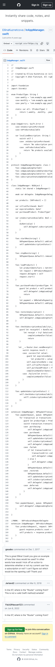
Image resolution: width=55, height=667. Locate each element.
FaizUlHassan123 (14, 604)
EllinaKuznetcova (12, 29)
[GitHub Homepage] (19, 659)
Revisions (25, 50)
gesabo (9, 549)
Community (44, 649)
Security (25, 649)
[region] (27, 303)
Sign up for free (14, 629)
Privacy (17, 649)
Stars (44, 50)
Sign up (47, 4)
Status (34, 649)
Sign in (35, 4)
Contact (23, 652)
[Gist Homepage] (19, 5)
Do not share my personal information (27, 655)
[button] (41, 43)
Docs (15, 652)
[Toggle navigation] (4, 5)
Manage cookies (35, 652)
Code (9, 50)
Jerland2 (9, 583)
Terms (8, 649)
